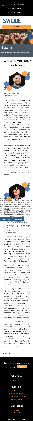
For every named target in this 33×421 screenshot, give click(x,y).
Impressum (24, 222)
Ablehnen (18, 219)
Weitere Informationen (13, 222)
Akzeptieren (6, 219)
